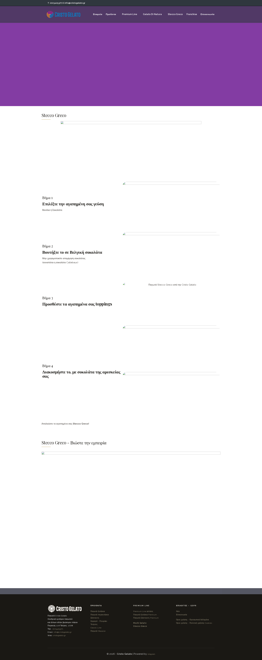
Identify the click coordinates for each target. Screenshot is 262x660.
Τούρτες (94, 624)
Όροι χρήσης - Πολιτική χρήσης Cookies (194, 623)
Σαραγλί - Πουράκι (99, 621)
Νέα (178, 611)
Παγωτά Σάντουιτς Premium (146, 618)
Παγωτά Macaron (98, 631)
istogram (151, 654)
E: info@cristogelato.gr (74, 3)
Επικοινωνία (181, 615)
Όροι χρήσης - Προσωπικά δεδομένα (192, 620)
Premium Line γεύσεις (143, 611)
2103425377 (57, 629)
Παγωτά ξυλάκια (98, 611)
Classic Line (96, 628)
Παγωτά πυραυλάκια (100, 615)
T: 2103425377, (55, 3)
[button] (131, 511)
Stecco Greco (140, 626)
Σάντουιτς (95, 618)
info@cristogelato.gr (63, 632)
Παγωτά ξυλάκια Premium (145, 615)
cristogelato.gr (59, 635)
